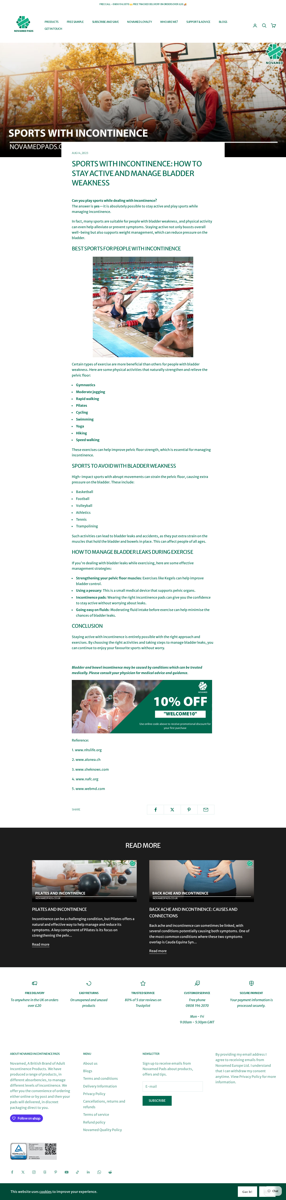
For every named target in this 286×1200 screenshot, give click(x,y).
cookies (45, 1192)
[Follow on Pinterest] (56, 1172)
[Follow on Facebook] (12, 1172)
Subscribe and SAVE (105, 22)
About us (90, 1063)
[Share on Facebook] (155, 809)
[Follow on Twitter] (23, 1172)
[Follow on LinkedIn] (88, 1172)
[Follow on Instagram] (34, 1172)
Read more (40, 944)
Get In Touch (53, 29)
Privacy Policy (94, 1094)
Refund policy (94, 1122)
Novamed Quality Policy (102, 1130)
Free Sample (75, 22)
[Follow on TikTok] (77, 1172)
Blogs (223, 22)
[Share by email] (206, 809)
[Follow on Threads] (45, 1172)
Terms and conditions (100, 1078)
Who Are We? (169, 22)
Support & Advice (198, 22)
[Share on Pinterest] (189, 809)
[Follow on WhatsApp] (99, 1172)
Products (51, 22)
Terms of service (96, 1114)
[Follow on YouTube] (66, 1172)
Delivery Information (100, 1086)
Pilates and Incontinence (59, 909)
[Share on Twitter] (172, 809)
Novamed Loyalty (139, 22)
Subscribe (157, 1101)
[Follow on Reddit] (110, 1172)
